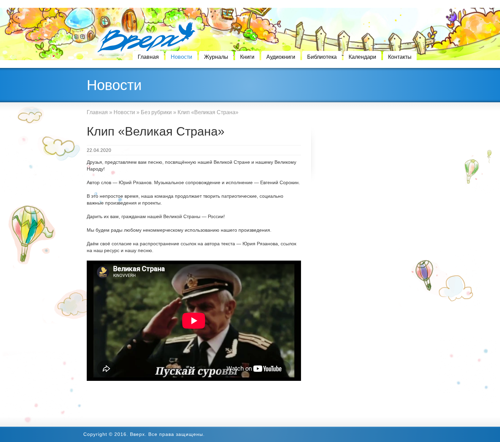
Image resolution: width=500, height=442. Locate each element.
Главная (148, 57)
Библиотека (322, 57)
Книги (247, 57)
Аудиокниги (280, 57)
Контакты (400, 57)
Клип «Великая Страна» (155, 131)
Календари (362, 57)
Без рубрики (156, 112)
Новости (181, 57)
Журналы (216, 57)
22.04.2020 (99, 150)
